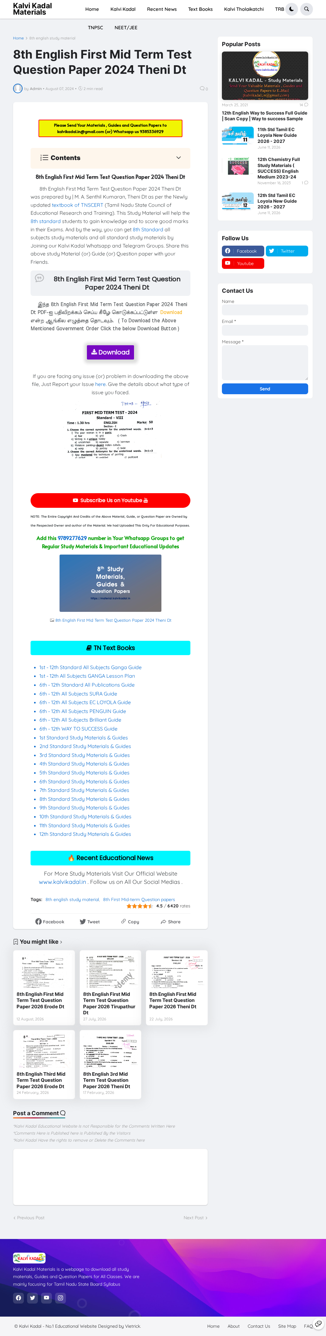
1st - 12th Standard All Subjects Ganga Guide (90, 667)
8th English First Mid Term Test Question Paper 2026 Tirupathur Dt (109, 1003)
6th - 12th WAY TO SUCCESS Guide (78, 728)
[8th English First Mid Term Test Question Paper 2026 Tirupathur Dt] (110, 971)
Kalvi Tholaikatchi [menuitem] (244, 9)
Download (113, 352)
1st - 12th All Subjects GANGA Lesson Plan (87, 676)
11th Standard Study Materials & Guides (84, 825)
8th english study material (52, 38)
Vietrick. (133, 1326)
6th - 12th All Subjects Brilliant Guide (80, 720)
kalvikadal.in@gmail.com (81, 131)
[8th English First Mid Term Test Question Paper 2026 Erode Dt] (44, 971)
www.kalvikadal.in (62, 881)
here (100, 384)
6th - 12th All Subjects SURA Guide (78, 693)
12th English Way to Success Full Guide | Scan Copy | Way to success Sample (264, 115)
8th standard (46, 221)
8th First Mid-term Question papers (139, 899)
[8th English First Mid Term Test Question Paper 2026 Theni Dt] (176, 971)
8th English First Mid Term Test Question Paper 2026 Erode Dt (40, 1000)
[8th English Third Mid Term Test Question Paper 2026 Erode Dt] (44, 1050)
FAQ (308, 1326)
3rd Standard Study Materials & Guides (84, 755)
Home (18, 38)
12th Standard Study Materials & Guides (85, 834)
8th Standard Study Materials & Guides (84, 799)
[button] (291, 9)
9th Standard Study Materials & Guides (84, 807)
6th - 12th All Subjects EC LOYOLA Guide (85, 702)
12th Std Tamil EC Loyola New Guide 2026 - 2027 (277, 200)
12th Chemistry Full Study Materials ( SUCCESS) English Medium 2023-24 (279, 168)
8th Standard (148, 229)
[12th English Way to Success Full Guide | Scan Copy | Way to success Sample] (265, 76)
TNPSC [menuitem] (95, 27)
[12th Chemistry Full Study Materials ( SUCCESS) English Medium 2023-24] (238, 165)
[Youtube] (318, 1324)
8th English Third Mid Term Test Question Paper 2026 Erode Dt (41, 1080)
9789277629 (72, 537)
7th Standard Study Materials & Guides (84, 790)
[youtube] (46, 1298)
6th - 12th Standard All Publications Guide (87, 685)
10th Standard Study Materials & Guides (85, 816)
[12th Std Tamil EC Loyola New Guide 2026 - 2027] (238, 201)
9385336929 (152, 131)
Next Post (194, 1218)
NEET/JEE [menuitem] (126, 27)
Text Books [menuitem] (200, 9)
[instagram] (60, 1298)
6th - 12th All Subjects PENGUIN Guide (82, 711)
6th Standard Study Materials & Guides (84, 781)
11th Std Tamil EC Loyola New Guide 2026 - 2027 (277, 135)
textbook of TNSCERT (77, 205)
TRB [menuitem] (279, 9)
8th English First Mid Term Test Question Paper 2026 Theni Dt (172, 1000)
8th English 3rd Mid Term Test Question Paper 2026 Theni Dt (106, 1080)
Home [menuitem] (92, 9)
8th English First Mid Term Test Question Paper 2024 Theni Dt (113, 620)
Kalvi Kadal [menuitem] (123, 9)
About (234, 1326)
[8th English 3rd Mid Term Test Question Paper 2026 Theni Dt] (110, 1050)
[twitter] (32, 1298)
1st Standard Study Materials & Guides (83, 737)
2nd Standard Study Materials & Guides (85, 746)
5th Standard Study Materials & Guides (84, 772)
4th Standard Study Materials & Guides (84, 763)
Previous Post (31, 1218)
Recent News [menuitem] (162, 9)
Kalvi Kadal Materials (32, 9)
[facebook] (18, 1298)
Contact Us (259, 1326)
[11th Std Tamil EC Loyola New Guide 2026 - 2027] (238, 135)
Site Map (287, 1326)
